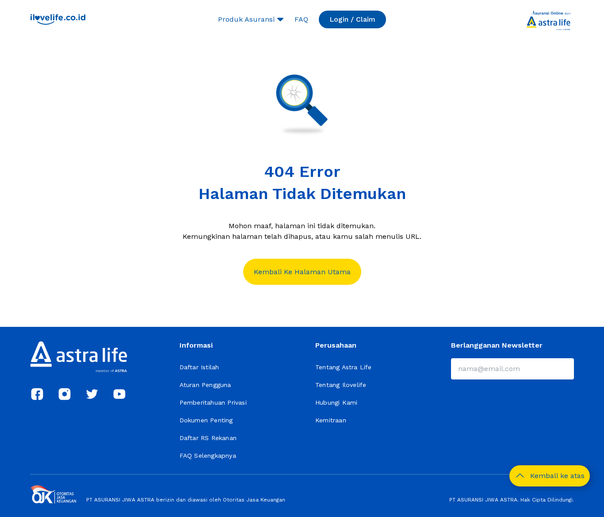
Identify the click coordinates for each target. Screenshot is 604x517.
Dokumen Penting (206, 420)
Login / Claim (352, 19)
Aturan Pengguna (205, 384)
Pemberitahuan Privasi (213, 402)
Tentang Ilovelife (340, 384)
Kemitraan (330, 420)
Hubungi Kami (336, 402)
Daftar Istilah (199, 367)
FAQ (301, 19)
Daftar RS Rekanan (208, 437)
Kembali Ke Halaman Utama (302, 272)
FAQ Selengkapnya (208, 455)
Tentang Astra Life (343, 367)
